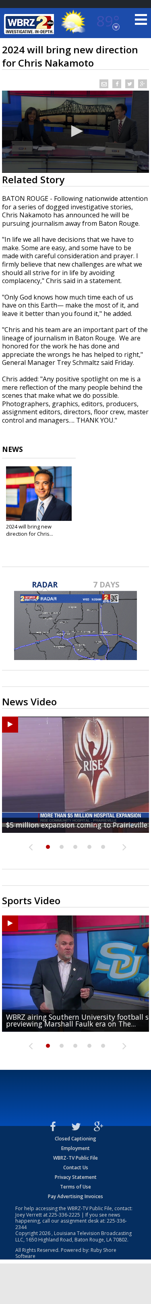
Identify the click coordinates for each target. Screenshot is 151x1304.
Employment (75, 1148)
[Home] (30, 24)
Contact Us (75, 1167)
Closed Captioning (75, 1138)
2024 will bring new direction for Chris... (29, 530)
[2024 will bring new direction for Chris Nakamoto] (39, 493)
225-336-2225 (64, 1214)
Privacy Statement (76, 1177)
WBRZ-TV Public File (75, 1157)
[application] (75, 132)
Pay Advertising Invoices (75, 1196)
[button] (76, 131)
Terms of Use (75, 1186)
